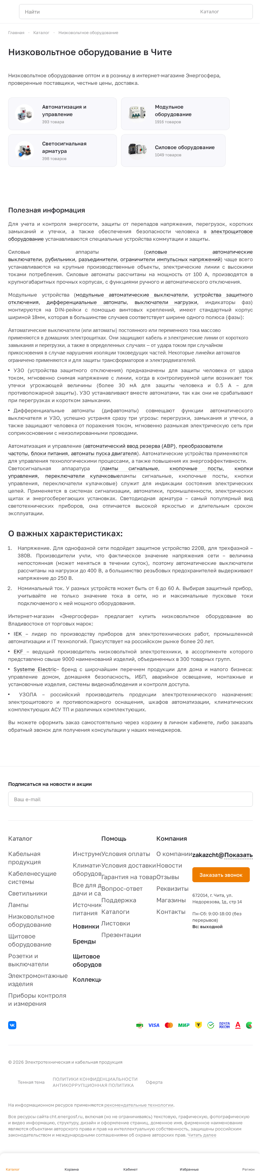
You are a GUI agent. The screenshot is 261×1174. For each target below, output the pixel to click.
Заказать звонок (221, 875)
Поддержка (118, 900)
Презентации (121, 934)
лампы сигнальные (130, 468)
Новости (169, 865)
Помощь (113, 838)
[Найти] (244, 11)
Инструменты (93, 853)
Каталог (20, 838)
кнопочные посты (196, 468)
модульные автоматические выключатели (131, 294)
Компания (171, 838)
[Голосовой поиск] (231, 11)
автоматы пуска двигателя (104, 453)
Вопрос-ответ (122, 888)
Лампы (18, 904)
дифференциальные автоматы (86, 302)
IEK (19, 634)
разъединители (98, 259)
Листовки (115, 923)
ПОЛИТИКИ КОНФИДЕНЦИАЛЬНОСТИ (95, 1079)
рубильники (60, 259)
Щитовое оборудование (94, 960)
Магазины (171, 900)
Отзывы (167, 876)
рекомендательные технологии (138, 1105)
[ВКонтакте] (13, 1026)
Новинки (86, 926)
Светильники (27, 893)
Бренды (84, 941)
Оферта (154, 1082)
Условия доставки (128, 865)
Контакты (171, 911)
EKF (20, 651)
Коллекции (89, 979)
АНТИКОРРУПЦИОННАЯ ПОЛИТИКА (93, 1085)
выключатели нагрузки (166, 302)
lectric (48, 669)
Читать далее (202, 1135)
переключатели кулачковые (82, 476)
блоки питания (49, 453)
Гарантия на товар (128, 876)
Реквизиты (172, 888)
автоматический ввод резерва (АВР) (130, 446)
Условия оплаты (125, 853)
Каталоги (115, 911)
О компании (174, 853)
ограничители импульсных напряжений (170, 259)
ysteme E (29, 669)
